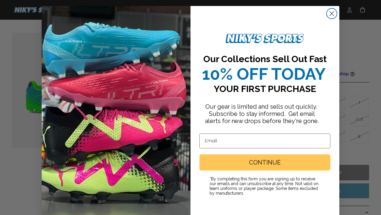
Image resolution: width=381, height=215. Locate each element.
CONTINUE (265, 162)
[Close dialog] (332, 13)
